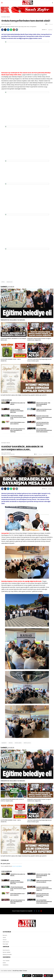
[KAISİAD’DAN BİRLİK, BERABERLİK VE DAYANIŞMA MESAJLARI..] (14, 329)
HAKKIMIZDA (5, 965)
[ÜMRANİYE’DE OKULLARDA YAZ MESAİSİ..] (27, 303)
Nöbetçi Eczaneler (7, 954)
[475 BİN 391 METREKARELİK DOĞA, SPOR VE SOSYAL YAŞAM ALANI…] (5, 416)
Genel (4, 937)
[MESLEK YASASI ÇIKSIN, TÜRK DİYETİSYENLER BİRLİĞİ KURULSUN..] (31, 403)
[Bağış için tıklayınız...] (27, 12)
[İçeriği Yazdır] (17, 29)
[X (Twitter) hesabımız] (36, 911)
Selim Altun (9, 282)
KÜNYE (4, 962)
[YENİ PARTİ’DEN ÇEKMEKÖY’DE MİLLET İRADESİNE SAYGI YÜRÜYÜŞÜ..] (5, 429)
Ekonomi (5, 935)
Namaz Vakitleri (6, 952)
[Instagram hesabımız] (38, 911)
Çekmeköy (4, 742)
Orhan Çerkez (18, 742)
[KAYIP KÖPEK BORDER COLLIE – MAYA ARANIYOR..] (14, 350)
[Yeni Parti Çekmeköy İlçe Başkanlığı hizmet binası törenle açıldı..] (40, 350)
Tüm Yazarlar (6, 960)
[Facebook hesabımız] (34, 911)
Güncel (51, 24)
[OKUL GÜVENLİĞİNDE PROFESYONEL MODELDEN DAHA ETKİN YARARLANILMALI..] (31, 429)
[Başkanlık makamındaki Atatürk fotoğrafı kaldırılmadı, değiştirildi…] (40, 329)
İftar (3, 282)
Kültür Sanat (6, 942)
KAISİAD (11, 742)
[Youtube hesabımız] (41, 911)
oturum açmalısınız (17, 866)
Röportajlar (5, 944)
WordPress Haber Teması (20, 970)
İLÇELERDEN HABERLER (48, 454)
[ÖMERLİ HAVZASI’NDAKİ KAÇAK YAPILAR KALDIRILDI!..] (31, 409)
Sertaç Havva (27, 742)
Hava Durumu (6, 950)
